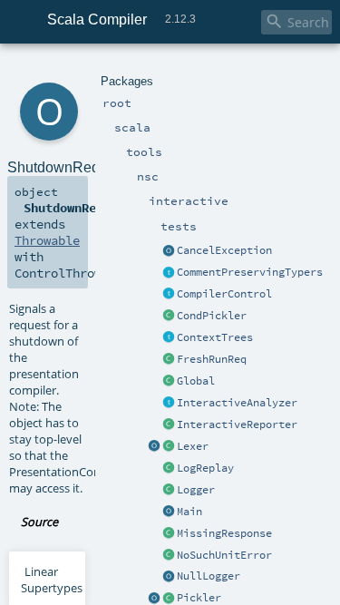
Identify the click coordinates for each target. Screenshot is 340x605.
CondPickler (212, 315)
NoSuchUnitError (224, 555)
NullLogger (208, 576)
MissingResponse (224, 533)
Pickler (199, 597)
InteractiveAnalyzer (237, 402)
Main (189, 511)
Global (196, 381)
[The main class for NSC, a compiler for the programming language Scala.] (168, 512)
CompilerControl (224, 294)
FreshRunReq (212, 359)
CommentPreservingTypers (250, 272)
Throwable (47, 240)
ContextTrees (215, 337)
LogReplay (205, 468)
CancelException (224, 250)
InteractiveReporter (237, 424)
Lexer (193, 446)
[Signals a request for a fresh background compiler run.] (168, 360)
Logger (196, 489)
